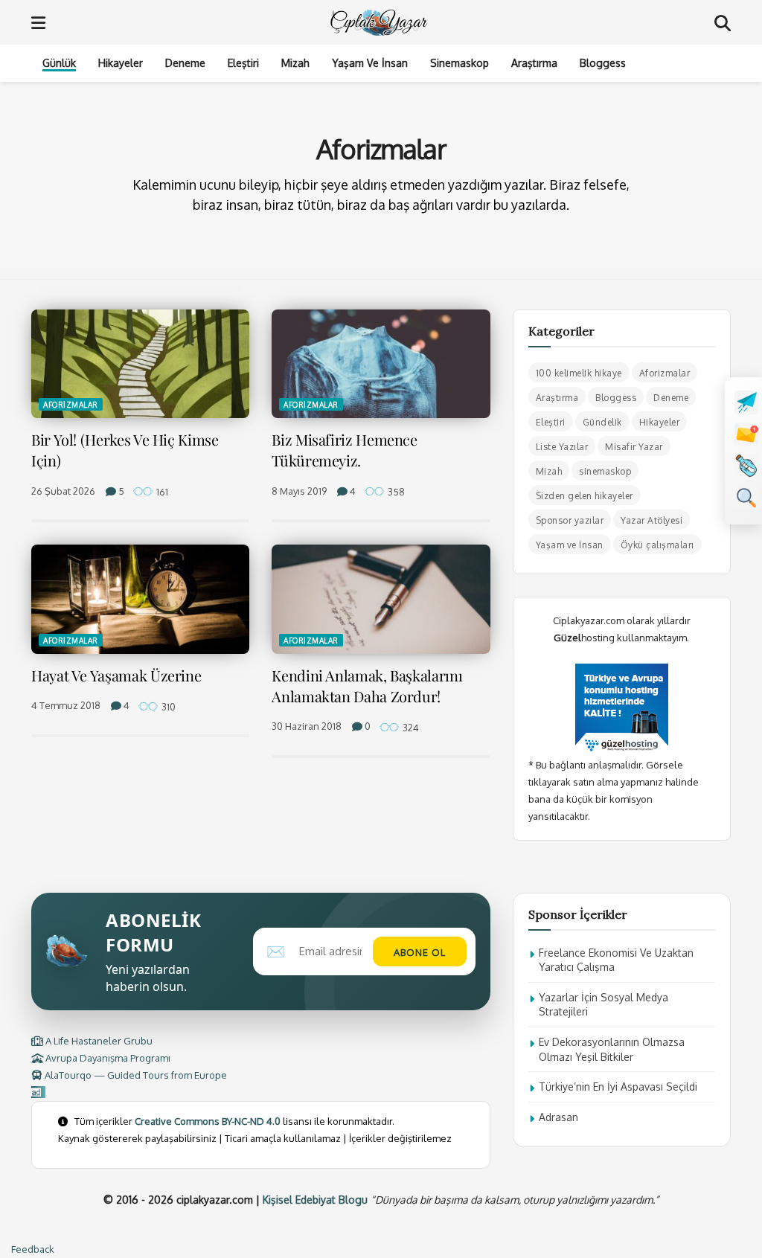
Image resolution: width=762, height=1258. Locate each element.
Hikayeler (120, 63)
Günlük (59, 63)
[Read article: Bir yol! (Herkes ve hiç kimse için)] (140, 364)
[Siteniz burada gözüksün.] (38, 1092)
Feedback (32, 1249)
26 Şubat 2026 (63, 491)
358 (395, 492)
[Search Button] (722, 22)
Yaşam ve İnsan (370, 63)
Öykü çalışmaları (657, 545)
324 (409, 728)
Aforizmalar (70, 404)
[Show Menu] (38, 22)
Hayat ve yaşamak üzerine (116, 675)
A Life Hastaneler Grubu (98, 1041)
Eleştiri (243, 63)
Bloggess (603, 63)
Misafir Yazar (634, 446)
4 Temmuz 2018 (65, 705)
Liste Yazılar (562, 446)
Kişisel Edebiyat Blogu (315, 1199)
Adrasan (558, 1117)
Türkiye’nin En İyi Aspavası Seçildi (618, 1086)
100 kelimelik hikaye (579, 373)
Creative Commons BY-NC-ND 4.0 (208, 1121)
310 (167, 707)
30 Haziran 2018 (307, 726)
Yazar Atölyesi (651, 520)
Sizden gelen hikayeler (584, 495)
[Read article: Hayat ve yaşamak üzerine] (140, 599)
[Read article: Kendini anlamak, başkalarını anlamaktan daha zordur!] (381, 599)
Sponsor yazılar (570, 520)
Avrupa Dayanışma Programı (106, 1058)
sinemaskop (605, 471)
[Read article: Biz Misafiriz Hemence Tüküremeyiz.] (381, 364)
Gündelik (602, 422)
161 (161, 492)
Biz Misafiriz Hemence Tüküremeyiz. (344, 449)
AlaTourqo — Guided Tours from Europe (134, 1075)
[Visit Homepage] (380, 22)
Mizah (295, 63)
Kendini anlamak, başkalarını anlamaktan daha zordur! (367, 685)
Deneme (185, 63)
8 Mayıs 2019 (299, 491)
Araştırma (534, 63)
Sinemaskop (459, 63)
